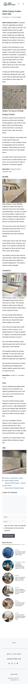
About (9, 654)
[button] (19, 4)
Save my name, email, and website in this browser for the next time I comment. (15, 528)
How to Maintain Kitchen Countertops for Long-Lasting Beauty (20, 591)
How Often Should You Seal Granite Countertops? (19, 604)
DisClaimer (17, 654)
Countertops (14, 478)
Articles (7, 478)
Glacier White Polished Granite (14, 488)
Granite (20, 478)
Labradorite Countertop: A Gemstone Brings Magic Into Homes (19, 566)
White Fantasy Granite (12, 480)
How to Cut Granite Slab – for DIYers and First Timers (20, 579)
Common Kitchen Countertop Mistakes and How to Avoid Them (20, 617)
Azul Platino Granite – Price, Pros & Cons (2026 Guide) (20, 553)
